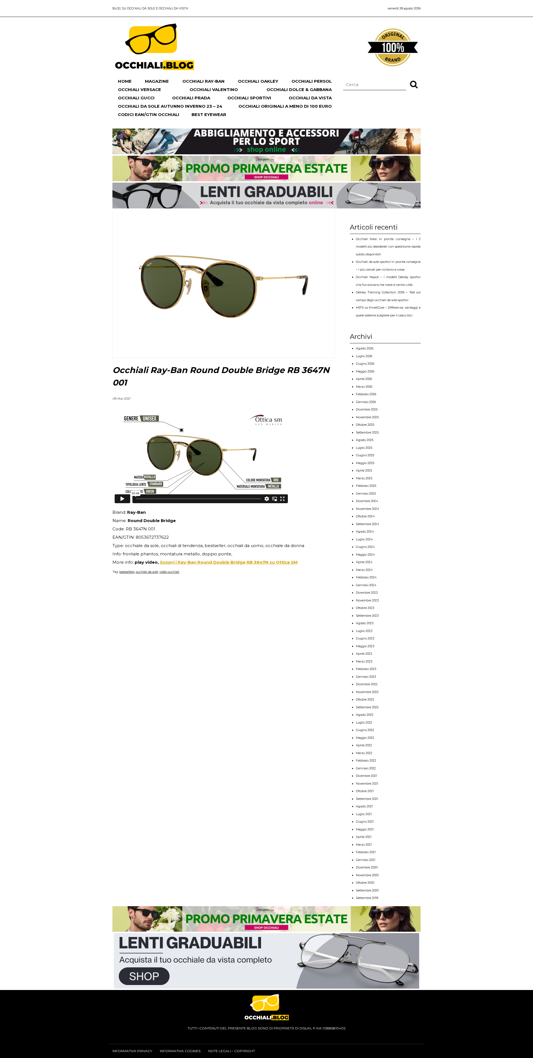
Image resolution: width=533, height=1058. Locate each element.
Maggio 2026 (365, 371)
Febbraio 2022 (366, 760)
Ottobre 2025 (365, 425)
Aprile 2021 (363, 837)
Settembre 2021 (367, 799)
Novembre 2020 (367, 875)
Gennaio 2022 (366, 768)
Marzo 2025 (364, 478)
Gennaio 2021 (365, 860)
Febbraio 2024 (366, 577)
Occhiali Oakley (258, 81)
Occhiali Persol (311, 81)
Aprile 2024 (364, 562)
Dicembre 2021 (366, 776)
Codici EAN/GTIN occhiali (148, 114)
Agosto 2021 (364, 806)
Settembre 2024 (367, 524)
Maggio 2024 (365, 554)
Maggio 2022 (365, 738)
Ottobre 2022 (365, 699)
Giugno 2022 (365, 730)
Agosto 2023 (364, 623)
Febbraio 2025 (366, 486)
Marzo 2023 (364, 661)
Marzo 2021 (364, 845)
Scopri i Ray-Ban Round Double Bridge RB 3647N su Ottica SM (229, 562)
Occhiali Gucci (136, 97)
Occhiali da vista (310, 97)
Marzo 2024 (364, 570)
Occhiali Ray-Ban (203, 81)
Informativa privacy (132, 1051)
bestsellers (126, 572)
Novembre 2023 (367, 600)
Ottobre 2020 (365, 883)
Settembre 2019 (367, 898)
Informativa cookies (180, 1051)
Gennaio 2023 (366, 677)
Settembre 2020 (367, 890)
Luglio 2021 (364, 814)
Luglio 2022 (364, 722)
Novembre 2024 (367, 509)
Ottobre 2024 (365, 516)
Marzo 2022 (364, 753)
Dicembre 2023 (367, 593)
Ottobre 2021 (365, 791)
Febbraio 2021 (366, 852)
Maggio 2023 (365, 646)
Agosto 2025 (364, 440)
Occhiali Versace (139, 89)
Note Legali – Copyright (231, 1051)
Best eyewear (209, 114)
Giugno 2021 (365, 821)
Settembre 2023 (367, 616)
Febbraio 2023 (366, 669)
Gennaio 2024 (366, 585)
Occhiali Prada (191, 97)
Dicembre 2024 (367, 501)
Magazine (157, 81)
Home (125, 81)
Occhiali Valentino (214, 89)
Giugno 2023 (365, 638)
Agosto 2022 (364, 715)
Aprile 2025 (364, 470)
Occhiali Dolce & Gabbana (299, 89)
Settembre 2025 (367, 432)
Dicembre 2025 (367, 409)
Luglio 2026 (364, 356)
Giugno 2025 (365, 455)
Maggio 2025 (365, 463)
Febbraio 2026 (366, 394)
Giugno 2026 (365, 364)
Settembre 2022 (367, 707)
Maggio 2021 (365, 829)
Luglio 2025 (364, 448)
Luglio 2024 (364, 539)
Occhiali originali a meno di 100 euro (285, 106)
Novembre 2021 (367, 783)
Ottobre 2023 (365, 608)
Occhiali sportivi (249, 97)
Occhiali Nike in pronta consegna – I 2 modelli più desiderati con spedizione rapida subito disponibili (388, 246)
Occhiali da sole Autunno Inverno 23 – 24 (170, 106)
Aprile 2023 (364, 654)
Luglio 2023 (364, 631)
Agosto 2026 (364, 348)
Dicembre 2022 (367, 684)
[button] (414, 84)
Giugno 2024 (365, 547)
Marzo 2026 (364, 387)
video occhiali (169, 572)
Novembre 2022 (367, 692)
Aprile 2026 (364, 379)
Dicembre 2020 (367, 867)
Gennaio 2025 (366, 493)
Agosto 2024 (365, 531)
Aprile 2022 (364, 745)
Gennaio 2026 (366, 402)
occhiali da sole (147, 572)
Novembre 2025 (367, 417)
